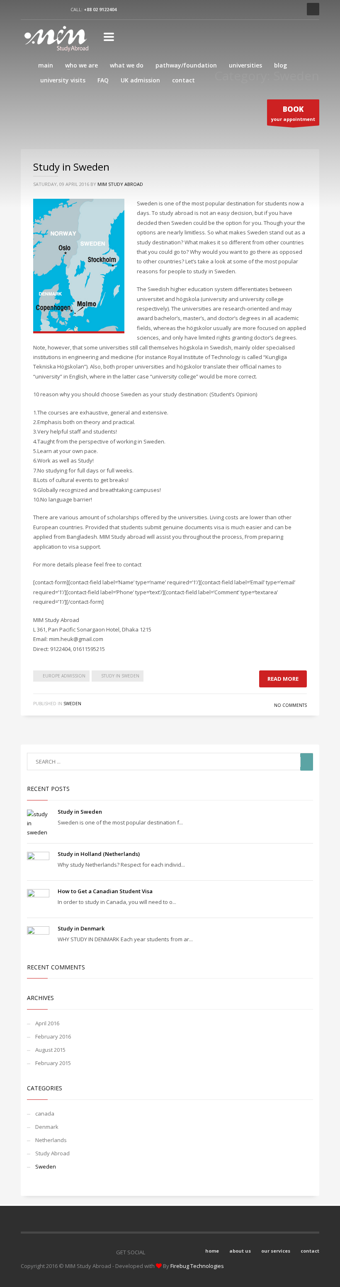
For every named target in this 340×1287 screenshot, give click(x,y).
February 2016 (53, 1036)
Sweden (72, 703)
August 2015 (50, 1049)
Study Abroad (52, 1153)
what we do (126, 65)
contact (183, 80)
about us (240, 1251)
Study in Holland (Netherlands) (99, 854)
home (212, 1251)
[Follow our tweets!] (172, 1252)
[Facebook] (27, 9)
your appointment (293, 113)
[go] (306, 762)
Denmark (46, 1126)
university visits (62, 80)
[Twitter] (43, 9)
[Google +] (60, 9)
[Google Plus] (188, 1252)
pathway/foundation (186, 65)
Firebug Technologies (197, 1266)
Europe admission (64, 676)
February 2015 (53, 1063)
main (45, 65)
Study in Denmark (81, 928)
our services (275, 1251)
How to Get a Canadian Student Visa (105, 891)
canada (44, 1113)
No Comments (290, 705)
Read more (283, 678)
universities (245, 65)
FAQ (103, 80)
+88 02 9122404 (100, 9)
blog (280, 65)
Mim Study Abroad (120, 184)
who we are (81, 65)
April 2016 (47, 1023)
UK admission (140, 80)
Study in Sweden (71, 167)
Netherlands (51, 1140)
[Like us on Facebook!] (155, 1252)
